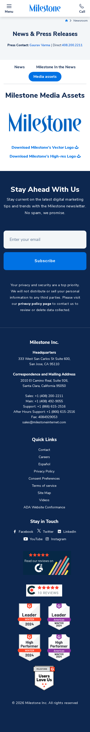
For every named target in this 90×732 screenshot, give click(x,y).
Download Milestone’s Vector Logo (43, 147)
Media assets (45, 76)
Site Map (44, 493)
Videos (44, 500)
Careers (44, 457)
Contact (44, 450)
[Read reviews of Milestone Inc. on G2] (47, 562)
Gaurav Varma (40, 45)
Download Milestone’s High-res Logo (43, 156)
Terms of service (44, 485)
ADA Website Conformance (44, 507)
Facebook (26, 531)
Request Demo (45, 723)
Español (44, 464)
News (19, 67)
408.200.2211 (72, 45)
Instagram (58, 539)
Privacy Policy (44, 471)
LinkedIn (69, 531)
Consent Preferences (44, 478)
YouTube (36, 539)
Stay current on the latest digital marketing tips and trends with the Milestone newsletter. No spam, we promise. (45, 206)
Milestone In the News (56, 67)
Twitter (48, 531)
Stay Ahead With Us (45, 189)
